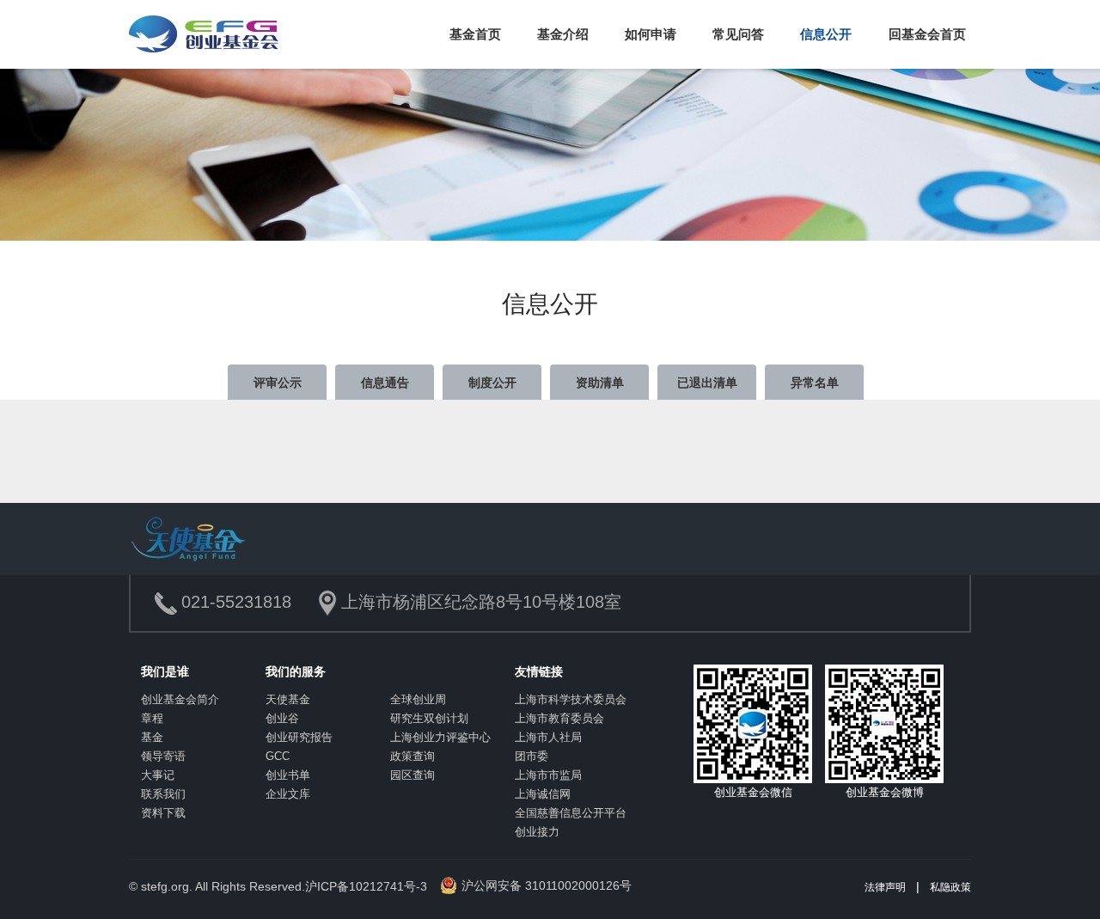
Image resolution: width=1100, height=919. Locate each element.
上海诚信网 (543, 793)
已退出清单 (707, 382)
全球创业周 (418, 699)
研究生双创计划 (429, 718)
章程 (152, 718)
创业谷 (282, 718)
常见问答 (738, 34)
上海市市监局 (548, 775)
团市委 (531, 756)
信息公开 (826, 34)
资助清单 (600, 382)
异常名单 (815, 382)
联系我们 (163, 793)
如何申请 (650, 34)
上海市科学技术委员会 (570, 699)
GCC (278, 756)
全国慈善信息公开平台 (570, 812)
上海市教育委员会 (559, 718)
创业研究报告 (299, 737)
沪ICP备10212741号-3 (366, 886)
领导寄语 (163, 756)
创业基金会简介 (180, 699)
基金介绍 (563, 34)
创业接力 (537, 831)
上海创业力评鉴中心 (440, 737)
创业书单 (288, 775)
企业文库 (288, 793)
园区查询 (412, 775)
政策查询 (412, 756)
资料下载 (163, 812)
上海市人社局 (548, 737)
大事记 (157, 775)
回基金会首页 (927, 34)
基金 (152, 737)
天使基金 (288, 699)
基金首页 (475, 34)
